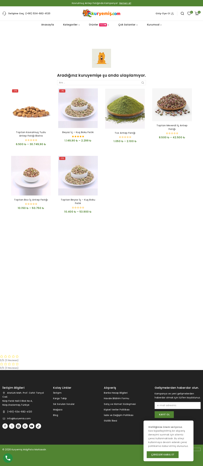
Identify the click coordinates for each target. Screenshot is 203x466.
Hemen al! (125, 3)
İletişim (57, 392)
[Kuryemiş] (101, 13)
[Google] (25, 426)
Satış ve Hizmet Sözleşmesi (120, 404)
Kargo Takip (60, 398)
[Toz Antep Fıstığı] (125, 108)
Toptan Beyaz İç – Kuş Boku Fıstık (78, 201)
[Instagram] (18, 426)
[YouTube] (31, 426)
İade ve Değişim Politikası (118, 415)
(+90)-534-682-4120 (19, 411)
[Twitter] (11, 426)
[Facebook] (5, 426)
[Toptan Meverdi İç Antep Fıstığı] (172, 104)
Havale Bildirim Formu (116, 398)
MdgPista (28, 449)
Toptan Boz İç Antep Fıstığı (31, 199)
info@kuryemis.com (19, 418)
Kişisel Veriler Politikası (117, 409)
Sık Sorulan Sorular (64, 404)
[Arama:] (101, 82)
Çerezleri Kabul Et (162, 454)
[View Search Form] (182, 13)
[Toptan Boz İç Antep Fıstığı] (31, 175)
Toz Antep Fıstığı (125, 132)
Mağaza (57, 409)
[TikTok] (38, 426)
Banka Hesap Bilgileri (116, 392)
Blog (55, 415)
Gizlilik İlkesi (110, 420)
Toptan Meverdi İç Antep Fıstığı (172, 127)
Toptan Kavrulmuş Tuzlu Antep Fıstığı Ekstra (31, 134)
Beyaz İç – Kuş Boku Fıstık (78, 132)
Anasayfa (47, 24)
